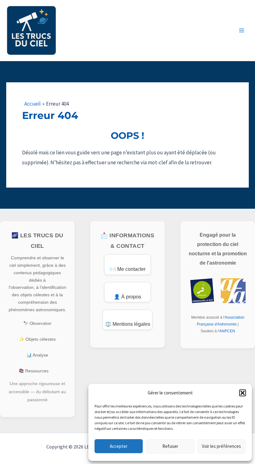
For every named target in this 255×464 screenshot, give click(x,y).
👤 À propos (127, 296)
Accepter (119, 446)
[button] (242, 393)
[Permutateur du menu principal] (242, 30)
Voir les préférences (221, 446)
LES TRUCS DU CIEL (103, 21)
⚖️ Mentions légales (127, 324)
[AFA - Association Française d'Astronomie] (233, 290)
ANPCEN (227, 331)
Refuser (170, 446)
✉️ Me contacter (128, 269)
